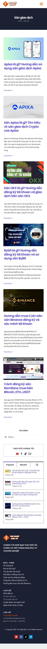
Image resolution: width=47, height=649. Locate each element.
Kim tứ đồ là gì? (9, 569)
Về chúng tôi (8, 566)
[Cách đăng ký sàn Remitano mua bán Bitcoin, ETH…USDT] (23, 368)
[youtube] (16, 637)
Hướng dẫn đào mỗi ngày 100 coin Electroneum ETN (25, 483)
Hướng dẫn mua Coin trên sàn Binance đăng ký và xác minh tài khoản (23, 320)
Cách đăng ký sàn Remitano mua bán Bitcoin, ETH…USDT (18, 388)
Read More (8, 90)
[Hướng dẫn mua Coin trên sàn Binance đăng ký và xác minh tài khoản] (23, 300)
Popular (10, 464)
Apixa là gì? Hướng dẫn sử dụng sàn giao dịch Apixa (23, 66)
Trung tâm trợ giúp (10, 615)
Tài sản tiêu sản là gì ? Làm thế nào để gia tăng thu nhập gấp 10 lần (26, 471)
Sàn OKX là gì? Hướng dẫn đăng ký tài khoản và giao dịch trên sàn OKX (23, 192)
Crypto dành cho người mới (14, 602)
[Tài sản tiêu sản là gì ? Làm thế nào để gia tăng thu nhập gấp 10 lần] (8, 471)
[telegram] (31, 637)
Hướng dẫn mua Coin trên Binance (17, 583)
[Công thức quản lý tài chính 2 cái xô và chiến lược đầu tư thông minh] (8, 493)
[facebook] (21, 637)
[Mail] (30, 454)
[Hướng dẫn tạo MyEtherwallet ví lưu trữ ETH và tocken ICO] (8, 504)
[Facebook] (21, 454)
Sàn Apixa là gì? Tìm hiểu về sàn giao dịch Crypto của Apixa (22, 126)
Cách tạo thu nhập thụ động (14, 577)
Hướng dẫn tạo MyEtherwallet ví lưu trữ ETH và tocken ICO (26, 505)
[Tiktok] (25, 454)
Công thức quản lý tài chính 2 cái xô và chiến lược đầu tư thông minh (26, 494)
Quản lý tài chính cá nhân (13, 605)
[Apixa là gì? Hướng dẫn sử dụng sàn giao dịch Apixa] (23, 49)
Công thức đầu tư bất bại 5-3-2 (15, 580)
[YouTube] (17, 454)
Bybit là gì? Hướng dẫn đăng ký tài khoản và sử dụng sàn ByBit (21, 254)
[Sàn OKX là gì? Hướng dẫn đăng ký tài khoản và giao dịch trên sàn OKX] (23, 172)
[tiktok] (26, 637)
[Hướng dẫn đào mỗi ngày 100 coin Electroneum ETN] (8, 482)
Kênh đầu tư (8, 593)
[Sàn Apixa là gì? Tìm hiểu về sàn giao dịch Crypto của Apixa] (23, 107)
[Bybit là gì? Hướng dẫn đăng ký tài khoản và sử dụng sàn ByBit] (23, 235)
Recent (23, 464)
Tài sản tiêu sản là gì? (11, 572)
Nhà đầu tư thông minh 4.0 (13, 574)
